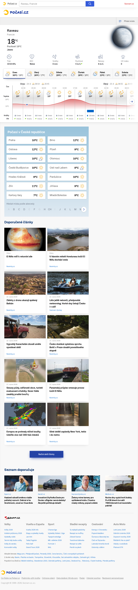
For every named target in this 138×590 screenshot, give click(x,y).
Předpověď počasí (32, 554)
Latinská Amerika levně (100, 544)
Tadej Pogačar (31, 540)
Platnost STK (118, 547)
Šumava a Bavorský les (100, 537)
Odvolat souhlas (94, 578)
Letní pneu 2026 (119, 530)
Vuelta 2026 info (32, 530)
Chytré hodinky (96, 561)
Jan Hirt (29, 537)
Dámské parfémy (54, 561)
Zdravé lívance (75, 537)
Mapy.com (21, 554)
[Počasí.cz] (15, 12)
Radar (82, 578)
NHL (49, 547)
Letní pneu (66, 561)
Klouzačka (56, 557)
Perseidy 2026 (45, 554)
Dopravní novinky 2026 (121, 537)
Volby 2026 (8, 530)
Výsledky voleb (9, 537)
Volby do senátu (10, 544)
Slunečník (47, 557)
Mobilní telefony (27, 561)
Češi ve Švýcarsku (98, 540)
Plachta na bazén (27, 557)
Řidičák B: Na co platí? (121, 540)
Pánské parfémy (109, 561)
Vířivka (92, 557)
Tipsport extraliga (54, 537)
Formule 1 (52, 544)
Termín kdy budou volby (13, 540)
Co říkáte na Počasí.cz (10, 578)
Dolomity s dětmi (98, 547)
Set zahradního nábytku (70, 557)
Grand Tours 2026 (32, 547)
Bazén (17, 557)
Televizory (85, 561)
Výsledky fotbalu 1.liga (56, 533)
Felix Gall (29, 544)
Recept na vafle (75, 544)
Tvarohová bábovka (77, 540)
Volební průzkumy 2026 (13, 533)
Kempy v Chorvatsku (99, 530)
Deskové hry (76, 561)
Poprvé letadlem (98, 533)
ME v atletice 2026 (55, 540)
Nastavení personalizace (113, 578)
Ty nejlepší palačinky (77, 530)
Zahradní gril (84, 557)
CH (49, 209)
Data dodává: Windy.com (67, 578)
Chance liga (52, 530)
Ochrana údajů (48, 578)
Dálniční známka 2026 (121, 533)
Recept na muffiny (76, 533)
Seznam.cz (129, 4)
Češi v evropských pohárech (73, 554)
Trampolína (39, 557)
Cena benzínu (57, 554)
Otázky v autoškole (120, 544)
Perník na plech (75, 547)
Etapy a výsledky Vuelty (35, 533)
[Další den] (132, 101)
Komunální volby (10, 547)
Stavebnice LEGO (40, 561)
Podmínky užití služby (31, 578)
